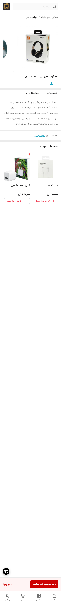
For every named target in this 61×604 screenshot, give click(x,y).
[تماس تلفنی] (6, 571)
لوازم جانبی (31, 17)
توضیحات (52, 93)
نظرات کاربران (32, 93)
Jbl (51, 83)
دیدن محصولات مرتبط (44, 584)
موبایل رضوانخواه (49, 17)
